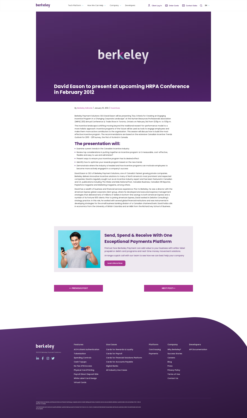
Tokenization (80, 353)
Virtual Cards (80, 382)
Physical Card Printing (84, 370)
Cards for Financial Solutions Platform (124, 357)
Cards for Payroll (114, 353)
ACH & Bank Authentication (86, 349)
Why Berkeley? (174, 349)
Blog (169, 362)
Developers (130, 5)
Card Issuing (155, 349)
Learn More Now (114, 263)
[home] (43, 5)
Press (170, 366)
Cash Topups (80, 362)
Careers (171, 357)
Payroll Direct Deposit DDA (86, 374)
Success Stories (174, 353)
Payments (153, 353)
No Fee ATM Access (83, 366)
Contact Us (172, 378)
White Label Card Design (85, 378)
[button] (75, 5)
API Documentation (198, 349)
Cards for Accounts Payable (119, 362)
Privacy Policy (173, 370)
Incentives (115, 108)
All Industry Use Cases (116, 370)
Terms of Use (173, 374)
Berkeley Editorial (84, 108)
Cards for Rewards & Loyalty (119, 349)
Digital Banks (112, 366)
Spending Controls (82, 357)
